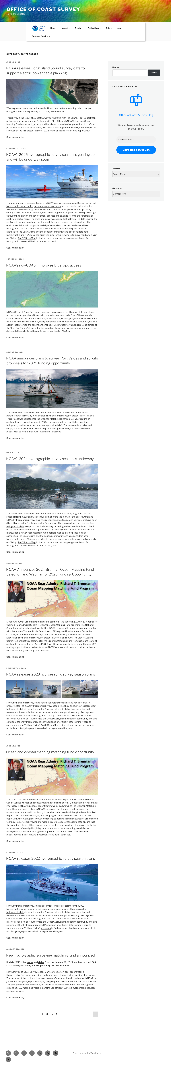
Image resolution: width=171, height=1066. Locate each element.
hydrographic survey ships (19, 206)
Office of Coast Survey (43, 9)
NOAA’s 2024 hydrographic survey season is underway (50, 459)
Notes (30, 962)
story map (46, 928)
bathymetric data (76, 219)
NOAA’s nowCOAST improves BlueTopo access (43, 265)
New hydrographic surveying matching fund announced (50, 955)
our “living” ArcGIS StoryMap (43, 725)
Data (108, 28)
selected (17, 130)
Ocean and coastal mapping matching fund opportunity (50, 752)
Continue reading (15, 137)
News (52, 28)
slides (41, 962)
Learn (119, 28)
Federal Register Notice (82, 975)
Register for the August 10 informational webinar (43, 644)
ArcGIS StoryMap (27, 238)
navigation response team (47, 206)
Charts (78, 28)
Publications (93, 28)
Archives (116, 168)
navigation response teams (55, 520)
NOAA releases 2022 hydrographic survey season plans (50, 858)
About (65, 28)
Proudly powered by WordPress (87, 1053)
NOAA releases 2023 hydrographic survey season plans (50, 674)
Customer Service (40, 36)
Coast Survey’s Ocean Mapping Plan (62, 984)
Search (115, 67)
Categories (117, 188)
